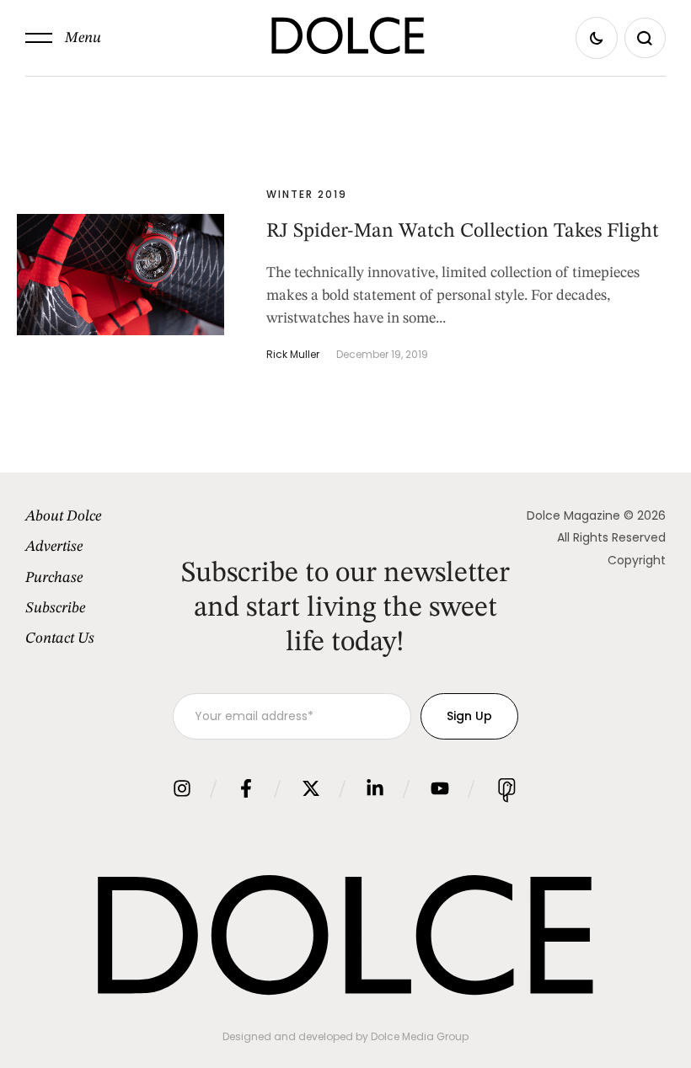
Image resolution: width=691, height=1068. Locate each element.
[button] (63, 37)
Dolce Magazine (573, 515)
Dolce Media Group (420, 1036)
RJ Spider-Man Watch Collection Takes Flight (462, 232)
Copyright (637, 560)
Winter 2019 (306, 194)
